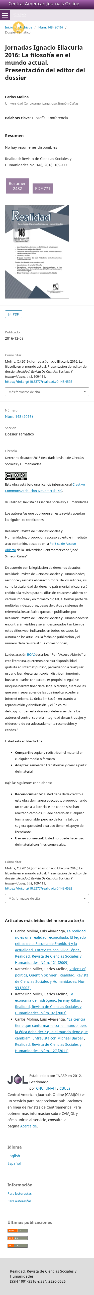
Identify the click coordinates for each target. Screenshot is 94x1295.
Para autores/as (19, 1201)
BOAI (31, 654)
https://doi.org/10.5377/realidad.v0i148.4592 (38, 381)
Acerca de (28, 1126)
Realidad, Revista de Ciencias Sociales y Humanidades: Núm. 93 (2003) (51, 981)
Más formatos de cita (24, 392)
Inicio (9, 27)
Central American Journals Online (44, 4)
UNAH (51, 1088)
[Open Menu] (5, 15)
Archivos (25, 27)
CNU (40, 1088)
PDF (15, 314)
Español (14, 1163)
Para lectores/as (20, 1193)
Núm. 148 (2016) (50, 27)
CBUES (64, 1088)
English (14, 1155)
